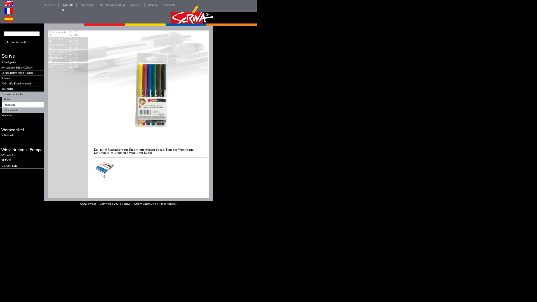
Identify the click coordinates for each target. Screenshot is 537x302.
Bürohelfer (7, 89)
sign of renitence (167, 203)
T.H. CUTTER (9, 165)
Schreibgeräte (8, 62)
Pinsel (7, 99)
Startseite (169, 4)
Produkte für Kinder (12, 94)
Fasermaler (9, 104)
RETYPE (6, 160)
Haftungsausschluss (112, 4)
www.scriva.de (88, 203)
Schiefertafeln (11, 110)
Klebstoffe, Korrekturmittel (16, 83)
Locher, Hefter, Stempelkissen (17, 73)
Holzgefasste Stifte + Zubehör (17, 67)
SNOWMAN (8, 155)
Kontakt (136, 4)
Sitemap (152, 4)
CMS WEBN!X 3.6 (144, 203)
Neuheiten (7, 115)
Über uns (49, 4)
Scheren (5, 78)
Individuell (7, 135)
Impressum (86, 4)
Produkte (67, 4)
